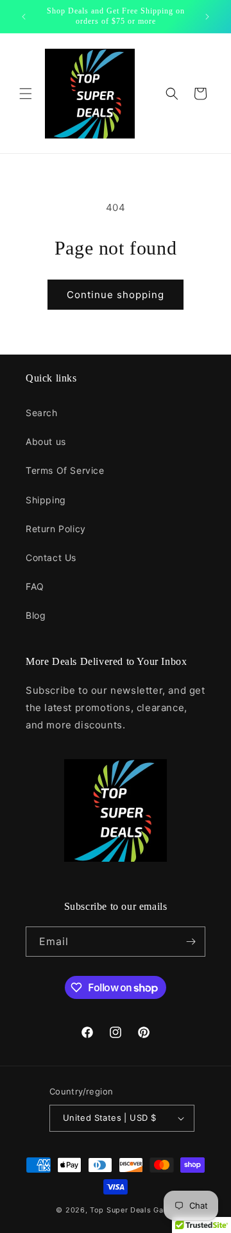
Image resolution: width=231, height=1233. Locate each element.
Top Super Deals (120, 1209)
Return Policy (56, 528)
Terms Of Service (65, 470)
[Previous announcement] (24, 17)
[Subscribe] (190, 942)
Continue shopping (115, 295)
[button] (26, 94)
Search (42, 412)
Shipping (46, 499)
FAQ (35, 586)
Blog (36, 615)
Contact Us (51, 557)
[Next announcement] (207, 17)
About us (46, 441)
